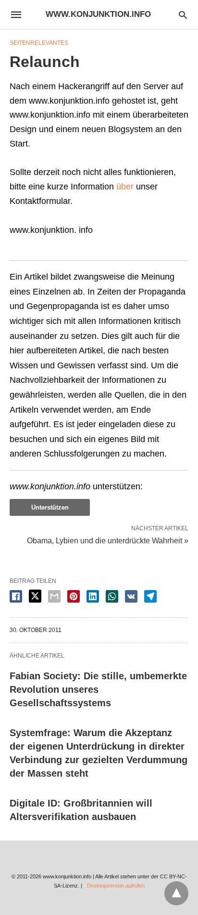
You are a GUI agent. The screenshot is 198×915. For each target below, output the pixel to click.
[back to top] (176, 893)
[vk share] (131, 596)
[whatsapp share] (112, 596)
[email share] (54, 596)
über (125, 186)
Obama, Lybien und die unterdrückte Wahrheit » (107, 540)
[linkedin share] (93, 596)
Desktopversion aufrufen (116, 885)
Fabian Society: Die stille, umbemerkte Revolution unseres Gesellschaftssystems (98, 689)
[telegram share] (150, 596)
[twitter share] (35, 596)
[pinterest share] (73, 596)
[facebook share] (16, 596)
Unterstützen (50, 507)
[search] (182, 14)
